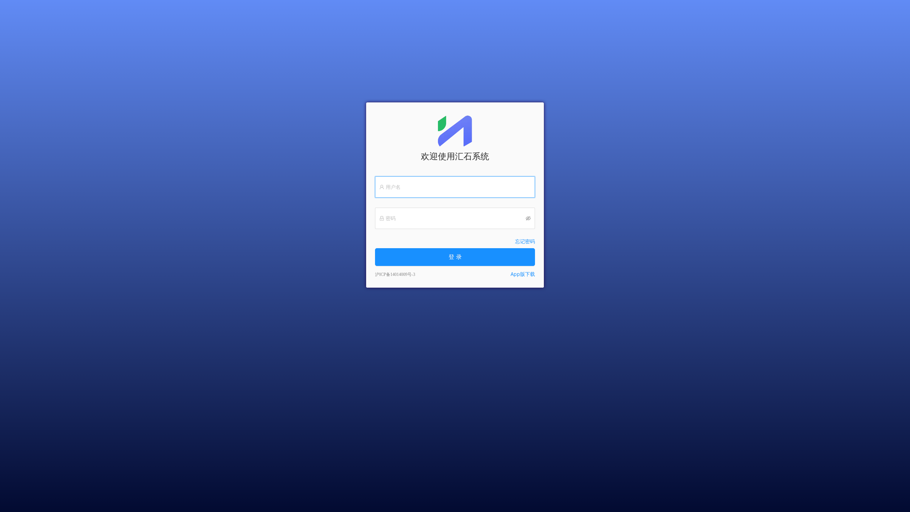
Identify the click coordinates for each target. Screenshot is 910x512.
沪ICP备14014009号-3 (395, 274)
